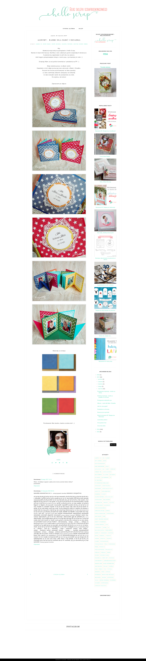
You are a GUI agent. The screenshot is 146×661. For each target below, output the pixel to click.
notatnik (110, 532)
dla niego (97, 477)
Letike (104, 527)
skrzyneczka (98, 566)
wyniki (96, 580)
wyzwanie (113, 580)
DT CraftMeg (98, 480)
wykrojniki (110, 577)
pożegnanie (112, 544)
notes (96, 535)
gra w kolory (109, 496)
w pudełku (98, 574)
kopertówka (110, 513)
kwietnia (100, 384)
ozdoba (97, 538)
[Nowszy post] (30, 574)
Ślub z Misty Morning (105, 182)
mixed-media (109, 530)
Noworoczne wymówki (103, 412)
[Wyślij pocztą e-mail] (52, 463)
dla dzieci (112, 474)
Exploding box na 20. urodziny (105, 285)
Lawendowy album (102, 419)
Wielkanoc (98, 577)
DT (110, 477)
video (102, 571)
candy (107, 469)
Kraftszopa (98, 516)
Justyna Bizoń (99, 505)
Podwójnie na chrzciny (103, 409)
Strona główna (69, 28)
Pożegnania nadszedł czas (104, 400)
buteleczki (98, 469)
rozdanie (111, 557)
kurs (104, 516)
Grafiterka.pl (86, 659)
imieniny (106, 502)
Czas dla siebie (101, 425)
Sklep (81, 28)
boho (104, 460)
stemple (111, 566)
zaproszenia (104, 582)
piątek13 (109, 538)
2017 (98, 377)
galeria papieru (99, 496)
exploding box (106, 491)
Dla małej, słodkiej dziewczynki (105, 232)
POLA (106, 544)
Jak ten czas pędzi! (102, 406)
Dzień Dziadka (106, 485)
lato (106, 524)
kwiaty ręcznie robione (101, 519)
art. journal (98, 460)
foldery (103, 494)
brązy (107, 466)
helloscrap (106, 499)
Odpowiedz (37, 485)
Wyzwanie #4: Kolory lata (105, 361)
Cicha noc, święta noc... (105, 336)
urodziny (97, 571)
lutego (100, 386)
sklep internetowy (108, 563)
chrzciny (113, 469)
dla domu (105, 474)
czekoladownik (107, 471)
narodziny (104, 532)
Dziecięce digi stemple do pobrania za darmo (105, 258)
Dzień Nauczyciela (107, 488)
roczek (97, 555)
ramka (109, 552)
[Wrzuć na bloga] (56, 463)
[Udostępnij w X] (59, 463)
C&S (103, 469)
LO (108, 527)
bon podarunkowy (100, 463)
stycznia (100, 388)
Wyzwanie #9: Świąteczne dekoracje (105, 207)
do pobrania (105, 477)
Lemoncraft (98, 527)
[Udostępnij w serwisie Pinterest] (66, 463)
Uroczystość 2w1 (101, 422)
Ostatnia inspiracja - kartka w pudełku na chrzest (105, 396)
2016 (98, 429)
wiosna (104, 577)
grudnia (100, 379)
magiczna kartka (99, 530)
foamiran (97, 494)
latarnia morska (99, 524)
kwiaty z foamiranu (100, 521)
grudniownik (98, 499)
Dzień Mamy (98, 488)
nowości (102, 535)
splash (105, 566)
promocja (102, 546)
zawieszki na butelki (100, 585)
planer (97, 541)
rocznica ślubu (104, 555)
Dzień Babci (98, 485)
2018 (98, 374)
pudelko (97, 552)
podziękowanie (99, 544)
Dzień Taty (98, 491)
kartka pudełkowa (100, 513)
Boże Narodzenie (99, 466)
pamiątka (102, 538)
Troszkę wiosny (105, 67)
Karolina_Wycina (99, 510)
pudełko (103, 552)
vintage (108, 571)
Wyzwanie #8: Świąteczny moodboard (105, 131)
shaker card (98, 563)
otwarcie (108, 535)
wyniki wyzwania (104, 580)
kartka (108, 510)
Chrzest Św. (98, 471)
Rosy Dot (105, 557)
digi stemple (98, 474)
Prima (96, 546)
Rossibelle (98, 557)
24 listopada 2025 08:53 (47, 491)
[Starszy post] (87, 574)
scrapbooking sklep (110, 560)
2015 (98, 431)
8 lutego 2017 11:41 (46, 479)
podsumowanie (104, 541)
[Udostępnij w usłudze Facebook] (63, 463)
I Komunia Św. (98, 502)
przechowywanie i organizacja (103, 549)
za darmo (97, 582)
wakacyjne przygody (108, 574)
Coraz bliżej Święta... (105, 156)
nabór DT (97, 532)
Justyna (111, 502)
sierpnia (100, 381)
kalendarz (107, 505)
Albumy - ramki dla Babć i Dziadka (59, 40)
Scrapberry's (99, 560)
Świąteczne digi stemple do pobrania (105, 310)
